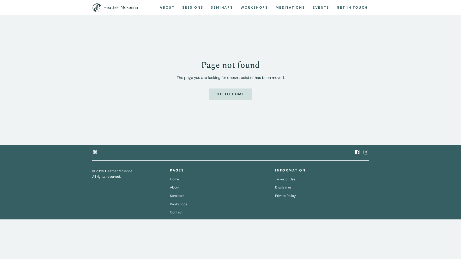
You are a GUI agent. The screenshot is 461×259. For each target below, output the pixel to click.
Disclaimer (283, 187)
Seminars (177, 196)
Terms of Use (285, 179)
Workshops (178, 204)
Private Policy (285, 196)
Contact (176, 212)
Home (174, 179)
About (174, 187)
